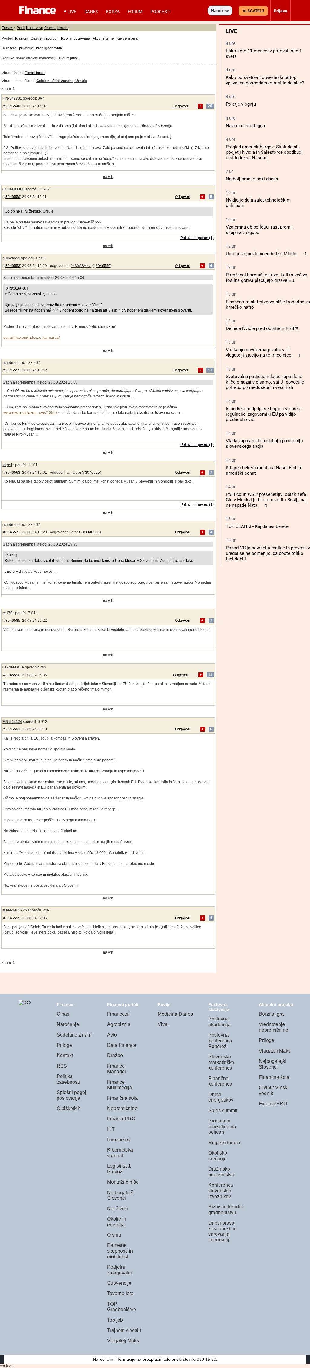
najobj (7, 363)
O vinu (114, 1235)
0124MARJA (13, 667)
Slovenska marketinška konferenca (221, 1062)
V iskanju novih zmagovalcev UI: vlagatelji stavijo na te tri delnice (258, 352)
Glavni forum (35, 73)
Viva (162, 1024)
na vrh (108, 177)
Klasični (21, 38)
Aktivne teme (103, 38)
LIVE (72, 11)
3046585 (12, 620)
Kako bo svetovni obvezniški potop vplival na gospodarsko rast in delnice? (265, 80)
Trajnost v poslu (124, 1330)
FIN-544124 (12, 722)
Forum (135, 11)
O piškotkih (69, 1108)
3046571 (12, 532)
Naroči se (220, 10)
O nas (63, 1014)
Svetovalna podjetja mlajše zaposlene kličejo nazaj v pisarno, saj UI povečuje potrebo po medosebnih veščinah (265, 382)
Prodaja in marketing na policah (222, 1126)
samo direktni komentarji (36, 58)
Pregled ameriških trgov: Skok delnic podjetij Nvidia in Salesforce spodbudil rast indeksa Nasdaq (265, 152)
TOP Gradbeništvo (121, 1306)
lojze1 (7, 465)
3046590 (12, 675)
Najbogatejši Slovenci (120, 1195)
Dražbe (115, 1055)
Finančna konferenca (220, 1081)
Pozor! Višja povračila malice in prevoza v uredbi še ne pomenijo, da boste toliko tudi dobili (268, 553)
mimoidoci (11, 258)
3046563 (12, 472)
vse (13, 48)
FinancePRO (121, 1118)
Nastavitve (34, 28)
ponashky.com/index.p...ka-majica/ (31, 337)
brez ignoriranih (49, 48)
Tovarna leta (120, 1293)
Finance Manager (116, 1068)
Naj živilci (117, 1208)
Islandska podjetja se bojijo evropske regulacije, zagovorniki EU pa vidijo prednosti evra (263, 414)
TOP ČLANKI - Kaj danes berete (257, 526)
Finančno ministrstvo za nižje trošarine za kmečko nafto (268, 304)
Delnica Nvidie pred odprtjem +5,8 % (262, 328)
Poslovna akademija (219, 1021)
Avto (112, 1034)
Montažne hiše (123, 1182)
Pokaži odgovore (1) (197, 238)
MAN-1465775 (14, 910)
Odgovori (180, 106)
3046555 (12, 370)
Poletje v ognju (241, 104)
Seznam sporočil (44, 38)
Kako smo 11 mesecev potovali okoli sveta (263, 53)
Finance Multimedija (119, 1085)
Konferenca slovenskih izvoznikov (220, 1190)
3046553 (12, 266)
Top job (115, 1320)
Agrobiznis (118, 1024)
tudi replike (68, 58)
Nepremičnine (122, 1108)
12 (210, 370)
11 (210, 675)
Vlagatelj (253, 11)
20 (210, 106)
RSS (62, 1066)
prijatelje (26, 48)
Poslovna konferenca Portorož (220, 1040)
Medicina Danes (175, 1014)
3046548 (12, 106)
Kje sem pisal (128, 38)
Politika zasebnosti (68, 1079)
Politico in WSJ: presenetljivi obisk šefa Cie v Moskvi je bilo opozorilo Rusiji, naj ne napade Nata (266, 500)
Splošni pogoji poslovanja (72, 1095)
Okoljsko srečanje (217, 1155)
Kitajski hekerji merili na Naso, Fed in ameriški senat (263, 470)
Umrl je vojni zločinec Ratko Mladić (261, 253)
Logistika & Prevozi (119, 1168)
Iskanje (62, 28)
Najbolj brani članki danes (252, 179)
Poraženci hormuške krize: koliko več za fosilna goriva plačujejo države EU (266, 277)
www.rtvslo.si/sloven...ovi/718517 (30, 412)
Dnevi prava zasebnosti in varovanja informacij (222, 1231)
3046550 (12, 197)
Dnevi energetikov (220, 1097)
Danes (91, 11)
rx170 (7, 613)
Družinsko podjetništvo (221, 1171)
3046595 (12, 918)
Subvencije (119, 1283)
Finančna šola (122, 1098)
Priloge (64, 1045)
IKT (111, 1129)
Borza (113, 11)
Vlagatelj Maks (123, 1340)
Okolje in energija (116, 1221)
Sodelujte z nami (75, 1034)
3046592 (12, 729)
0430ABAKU (13, 189)
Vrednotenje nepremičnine (273, 1027)
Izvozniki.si (119, 1139)
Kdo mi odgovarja (75, 38)
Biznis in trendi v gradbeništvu (226, 1209)
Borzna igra (271, 1014)
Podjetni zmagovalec (120, 1269)
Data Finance (121, 1045)
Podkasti (160, 11)
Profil (21, 28)
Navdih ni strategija (245, 125)
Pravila (50, 28)
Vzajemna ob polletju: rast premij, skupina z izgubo (260, 229)
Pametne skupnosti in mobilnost (120, 1251)
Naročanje (68, 1024)
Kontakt (65, 1055)
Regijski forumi (224, 1142)
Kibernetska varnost (120, 1152)
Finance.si (118, 1014)
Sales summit (222, 1110)
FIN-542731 (12, 98)
